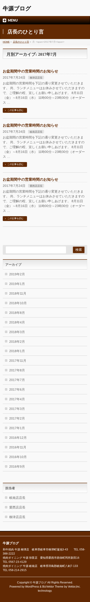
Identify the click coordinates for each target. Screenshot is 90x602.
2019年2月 (17, 274)
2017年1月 (17, 428)
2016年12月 (18, 437)
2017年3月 (17, 409)
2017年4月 (17, 399)
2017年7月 (17, 380)
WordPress (32, 586)
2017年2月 (17, 418)
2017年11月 (17, 360)
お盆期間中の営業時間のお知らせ (30, 71)
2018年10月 (18, 303)
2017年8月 (17, 370)
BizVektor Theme (52, 586)
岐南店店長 (36, 131)
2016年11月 (17, 447)
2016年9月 (17, 466)
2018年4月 (17, 322)
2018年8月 (17, 313)
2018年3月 (17, 332)
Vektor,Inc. (74, 586)
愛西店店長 (36, 186)
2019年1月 (17, 284)
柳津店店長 (36, 77)
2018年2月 (17, 341)
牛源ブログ (17, 8)
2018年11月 (17, 293)
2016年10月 (18, 457)
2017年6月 (17, 389)
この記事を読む (15, 110)
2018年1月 (17, 351)
